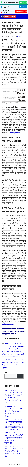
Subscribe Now (21, 12)
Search (7, 372)
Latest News (14, 344)
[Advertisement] (14, 464)
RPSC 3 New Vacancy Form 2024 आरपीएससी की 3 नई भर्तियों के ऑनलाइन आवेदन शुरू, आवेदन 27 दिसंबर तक (13, 438)
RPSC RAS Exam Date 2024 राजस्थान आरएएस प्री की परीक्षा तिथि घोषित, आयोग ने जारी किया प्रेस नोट (13, 451)
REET (21, 344)
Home (7, 344)
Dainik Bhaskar (8, 324)
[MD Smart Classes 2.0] (8, 16)
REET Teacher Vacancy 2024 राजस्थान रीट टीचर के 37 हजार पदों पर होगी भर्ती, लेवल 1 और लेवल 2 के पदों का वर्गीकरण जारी (13, 424)
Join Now (23, 2)
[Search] (20, 376)
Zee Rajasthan (14, 133)
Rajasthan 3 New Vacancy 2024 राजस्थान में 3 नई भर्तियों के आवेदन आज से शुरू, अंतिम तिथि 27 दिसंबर (13, 411)
